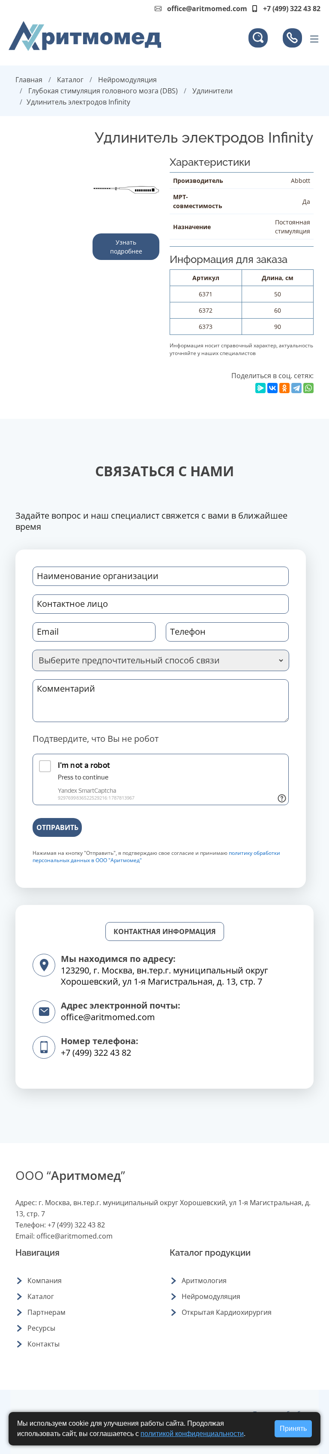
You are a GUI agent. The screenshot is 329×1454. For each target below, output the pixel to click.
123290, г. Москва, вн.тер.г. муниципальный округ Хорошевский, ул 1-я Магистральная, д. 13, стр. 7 (164, 975)
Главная (28, 79)
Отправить (57, 827)
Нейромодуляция (127, 79)
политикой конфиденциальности (192, 1433)
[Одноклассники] (284, 388)
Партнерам (46, 1312)
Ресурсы (41, 1328)
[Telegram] (296, 388)
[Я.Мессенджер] (260, 388)
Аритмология (204, 1280)
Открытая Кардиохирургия (227, 1312)
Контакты (43, 1344)
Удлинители (212, 91)
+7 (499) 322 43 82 (96, 1052)
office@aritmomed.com (207, 8)
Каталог (70, 79)
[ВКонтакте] (272, 388)
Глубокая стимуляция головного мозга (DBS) (103, 91)
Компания (44, 1280)
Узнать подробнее (126, 246)
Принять (293, 1428)
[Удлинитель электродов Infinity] (126, 189)
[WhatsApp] (308, 388)
